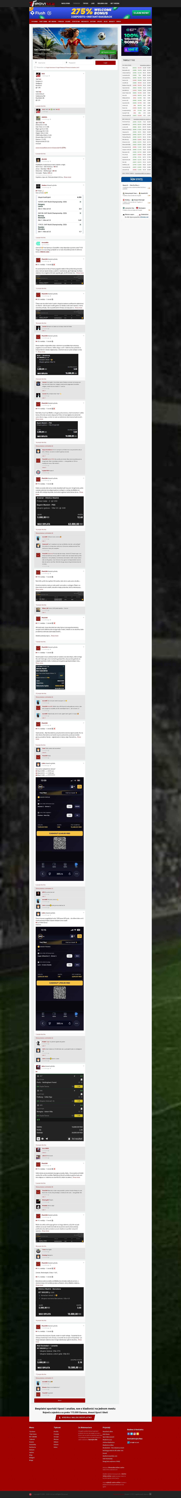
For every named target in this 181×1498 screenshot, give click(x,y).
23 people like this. (41, 379)
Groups (56, 1437)
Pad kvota (85, 21)
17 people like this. (41, 1374)
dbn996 (44, 159)
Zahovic (44, 382)
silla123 (44, 1156)
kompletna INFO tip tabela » (143, 173)
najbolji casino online (113, 1482)
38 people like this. (41, 1246)
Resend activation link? (72, 67)
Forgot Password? (61, 67)
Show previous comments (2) (44, 446)
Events (56, 1444)
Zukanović (45, 544)
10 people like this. (41, 1320)
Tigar (48, 1042)
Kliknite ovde (44, 252)
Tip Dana (34, 21)
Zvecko (44, 326)
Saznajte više (92, 1439)
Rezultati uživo (108, 1431)
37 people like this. (41, 693)
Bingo (118, 21)
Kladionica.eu (107, 1439)
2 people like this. (41, 238)
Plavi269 (44, 259)
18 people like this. (41, 323)
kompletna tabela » (145, 65)
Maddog (44, 1255)
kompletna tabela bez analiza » (142, 119)
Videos (56, 1442)
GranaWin (45, 242)
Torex (44, 1249)
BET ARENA (52, 21)
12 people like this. (41, 288)
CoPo (43, 763)
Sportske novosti (108, 1437)
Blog (105, 21)
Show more (67, 177)
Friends (56, 1434)
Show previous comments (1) (44, 888)
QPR (43, 892)
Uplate (99, 21)
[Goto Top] (150, 1494)
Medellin (44, 1206)
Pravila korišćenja (118, 1494)
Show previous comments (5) (44, 1187)
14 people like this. (41, 442)
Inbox (55, 1447)
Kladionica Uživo (108, 1445)
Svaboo (44, 185)
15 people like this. (41, 605)
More (59, 1400)
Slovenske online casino (116, 1467)
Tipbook (61, 21)
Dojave (67, 21)
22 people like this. (41, 1145)
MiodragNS (45, 1200)
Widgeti (112, 21)
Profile (56, 1431)
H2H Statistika (107, 1459)
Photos (56, 1439)
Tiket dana (43, 21)
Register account (109, 52)
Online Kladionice (108, 1442)
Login (105, 63)
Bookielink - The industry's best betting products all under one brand (113, 1450)
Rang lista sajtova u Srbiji (111, 1461)
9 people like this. (41, 745)
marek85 (44, 537)
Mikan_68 (45, 608)
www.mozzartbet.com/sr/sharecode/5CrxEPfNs (51, 148)
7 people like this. (41, 642)
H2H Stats (106, 1434)
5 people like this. (41, 1183)
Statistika (76, 21)
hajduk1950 (51, 459)
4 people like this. (41, 106)
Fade (43, 748)
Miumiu (44, 1387)
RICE (43, 73)
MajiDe (44, 1042)
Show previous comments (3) (44, 533)
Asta (43, 1066)
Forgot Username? (51, 67)
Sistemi (93, 21)
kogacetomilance (47, 450)
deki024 (44, 117)
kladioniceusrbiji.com (110, 1456)
